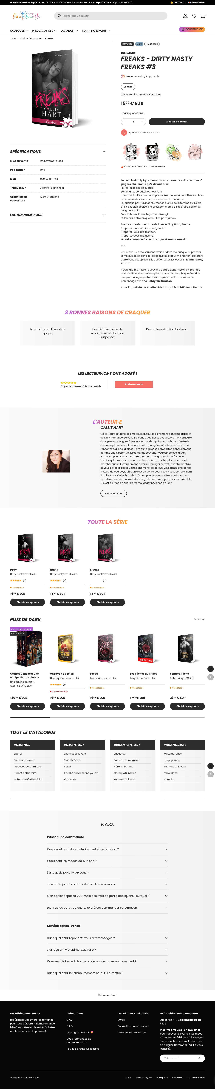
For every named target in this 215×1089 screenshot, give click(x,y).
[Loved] (107, 648)
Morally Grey (72, 760)
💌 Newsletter (196, 2)
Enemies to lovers (75, 753)
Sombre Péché (179, 674)
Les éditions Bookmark (28, 1077)
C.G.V (128, 1077)
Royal (67, 766)
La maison (67, 31)
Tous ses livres (113, 493)
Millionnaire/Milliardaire (28, 779)
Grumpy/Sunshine (125, 773)
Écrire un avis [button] (134, 384)
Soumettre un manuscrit (133, 1026)
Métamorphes (173, 753)
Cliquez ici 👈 (120, 2)
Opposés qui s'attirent (27, 766)
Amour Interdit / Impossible (142, 76)
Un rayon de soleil (62, 674)
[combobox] (110, 16)
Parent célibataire (25, 773)
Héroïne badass (123, 766)
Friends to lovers (24, 760)
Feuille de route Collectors (83, 1049)
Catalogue (17, 31)
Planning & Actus (94, 31)
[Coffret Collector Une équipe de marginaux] (27, 648)
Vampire (169, 779)
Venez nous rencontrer (132, 1032)
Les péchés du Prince (143, 674)
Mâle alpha (171, 773)
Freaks (94, 569)
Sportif (18, 753)
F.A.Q (70, 1026)
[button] (203, 15)
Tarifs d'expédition (196, 1077)
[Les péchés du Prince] (147, 648)
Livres (13, 38)
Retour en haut (107, 995)
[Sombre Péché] (187, 648)
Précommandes (42, 31)
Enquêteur (120, 753)
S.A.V (69, 1020)
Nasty (54, 569)
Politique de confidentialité (169, 1077)
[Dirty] (27, 547)
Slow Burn (70, 779)
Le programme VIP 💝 (80, 1032)
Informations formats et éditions (142, 94)
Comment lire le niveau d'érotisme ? (144, 166)
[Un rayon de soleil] (67, 648)
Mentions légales (144, 1077)
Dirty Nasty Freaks (156, 62)
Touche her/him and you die (81, 773)
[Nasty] (67, 547)
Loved (94, 674)
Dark (22, 38)
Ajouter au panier (176, 121)
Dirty (13, 569)
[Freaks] (107, 547)
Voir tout (199, 619)
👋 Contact (177, 2)
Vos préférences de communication (79, 1040)
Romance (35, 38)
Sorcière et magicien (126, 760)
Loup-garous (172, 760)
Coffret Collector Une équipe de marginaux (24, 675)
